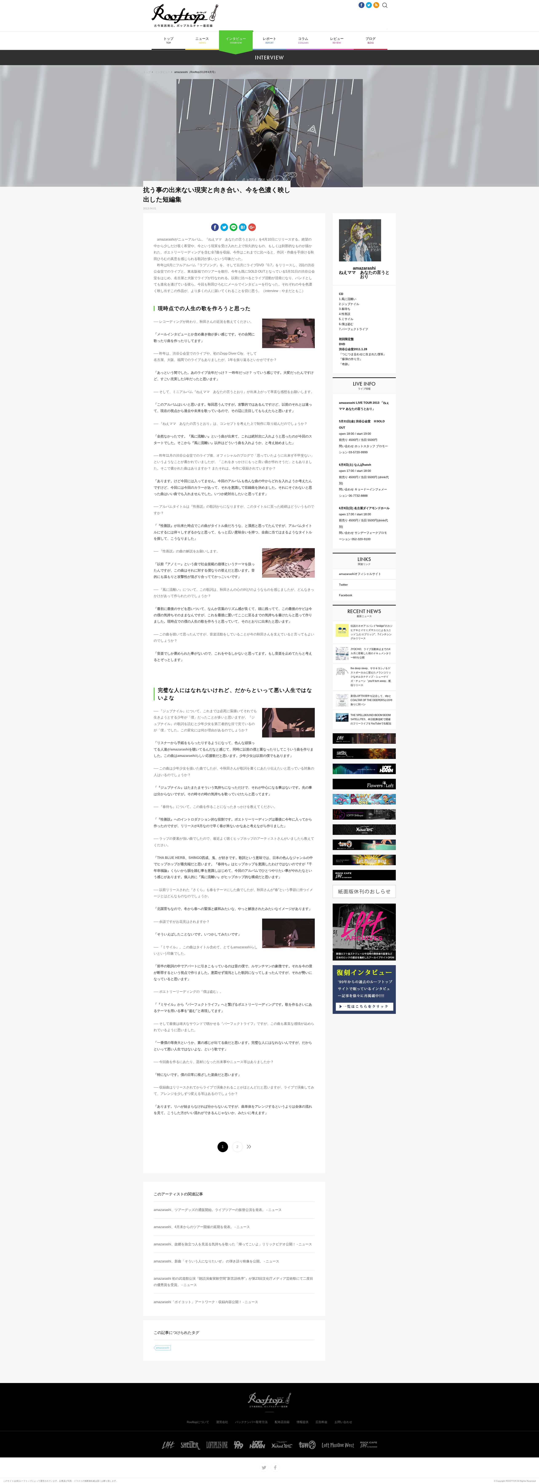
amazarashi (162, 1347)
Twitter (343, 584)
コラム (303, 40)
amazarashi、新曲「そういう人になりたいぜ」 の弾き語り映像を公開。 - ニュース (216, 1261)
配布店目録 (282, 1422)
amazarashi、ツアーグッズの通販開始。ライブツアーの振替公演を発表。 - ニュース (218, 1210)
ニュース (202, 40)
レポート (269, 40)
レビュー (337, 40)
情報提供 (302, 1422)
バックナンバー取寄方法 (251, 1422)
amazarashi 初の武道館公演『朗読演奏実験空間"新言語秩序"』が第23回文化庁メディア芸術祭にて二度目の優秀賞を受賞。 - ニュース (233, 1282)
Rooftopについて (198, 1422)
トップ (168, 40)
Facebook (345, 595)
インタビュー (236, 40)
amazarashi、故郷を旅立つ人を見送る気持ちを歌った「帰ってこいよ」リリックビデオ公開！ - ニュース (233, 1244)
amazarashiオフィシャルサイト (360, 574)
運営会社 (222, 1422)
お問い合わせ (343, 1422)
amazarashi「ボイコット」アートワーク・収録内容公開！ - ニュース (206, 1302)
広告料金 (321, 1422)
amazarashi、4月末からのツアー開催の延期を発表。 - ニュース (202, 1227)
